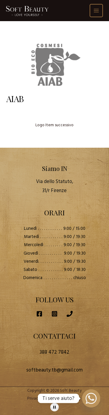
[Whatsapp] (91, 398)
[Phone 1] (70, 314)
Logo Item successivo (54, 125)
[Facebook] (39, 314)
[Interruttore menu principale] (96, 11)
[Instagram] (54, 314)
